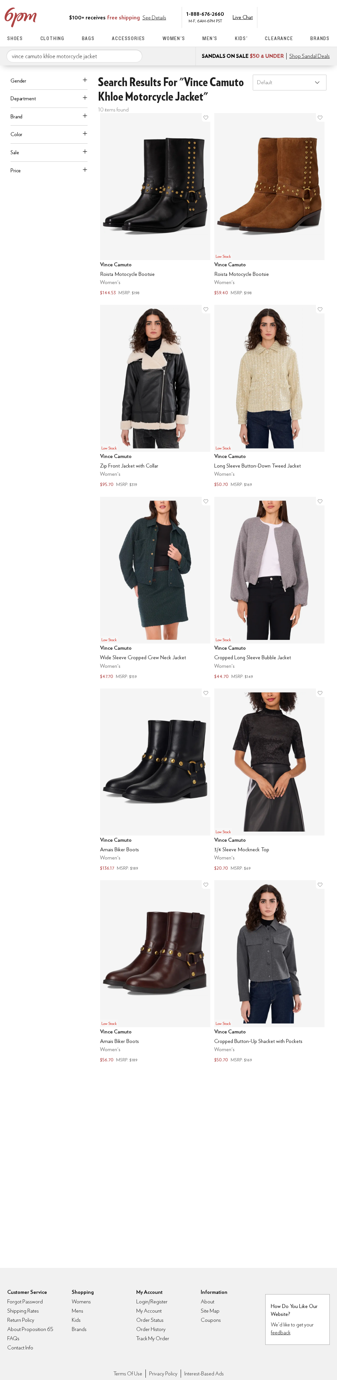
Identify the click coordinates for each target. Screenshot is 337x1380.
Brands (320, 38)
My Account (284, 16)
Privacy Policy (163, 1373)
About (207, 1301)
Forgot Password (25, 1301)
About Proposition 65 (30, 1329)
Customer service (298, 16)
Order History (151, 1329)
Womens (81, 1301)
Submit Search (134, 56)
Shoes (15, 38)
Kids (76, 1320)
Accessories (128, 38)
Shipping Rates (23, 1311)
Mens (77, 1311)
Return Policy (20, 1320)
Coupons (211, 1320)
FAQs (13, 1338)
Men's (210, 38)
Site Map (210, 1311)
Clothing (52, 38)
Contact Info (20, 1347)
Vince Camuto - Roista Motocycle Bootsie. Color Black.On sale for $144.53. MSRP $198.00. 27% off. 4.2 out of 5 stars (155, 205)
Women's (174, 38)
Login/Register (152, 1301)
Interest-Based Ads (204, 1373)
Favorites (312, 16)
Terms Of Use (128, 1373)
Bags (88, 38)
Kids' (241, 38)
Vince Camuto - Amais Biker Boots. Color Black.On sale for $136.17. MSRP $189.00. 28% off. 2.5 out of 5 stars (155, 780)
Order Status (150, 1320)
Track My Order (152, 1338)
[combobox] (74, 56)
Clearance (279, 38)
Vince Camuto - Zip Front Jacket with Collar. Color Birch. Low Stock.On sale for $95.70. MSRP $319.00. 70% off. (155, 397)
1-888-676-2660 (205, 13)
